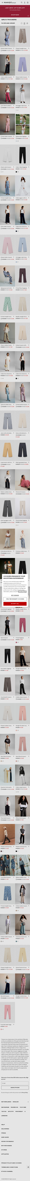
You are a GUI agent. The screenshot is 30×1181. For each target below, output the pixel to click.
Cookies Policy (22, 591)
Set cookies (15, 595)
